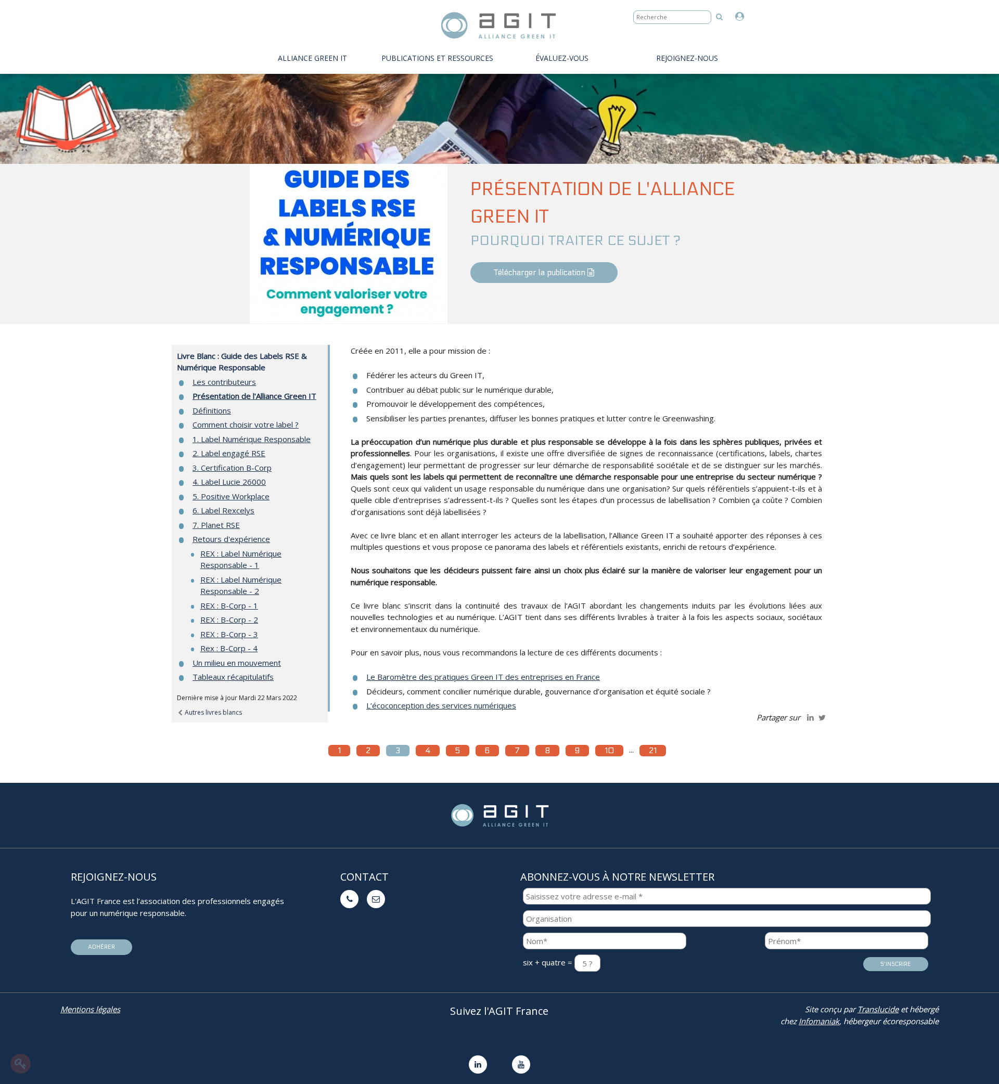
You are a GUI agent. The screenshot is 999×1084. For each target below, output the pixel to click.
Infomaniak (819, 1021)
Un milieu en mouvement (237, 662)
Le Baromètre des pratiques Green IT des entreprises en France (483, 677)
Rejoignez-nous (687, 58)
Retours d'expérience (231, 539)
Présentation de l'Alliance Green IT (254, 396)
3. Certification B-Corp (232, 467)
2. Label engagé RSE (229, 453)
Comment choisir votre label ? (246, 424)
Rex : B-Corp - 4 (229, 648)
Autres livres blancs (212, 712)
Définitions (212, 410)
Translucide (878, 1009)
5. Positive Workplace (231, 496)
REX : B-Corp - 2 (229, 619)
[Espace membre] (742, 17)
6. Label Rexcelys (223, 510)
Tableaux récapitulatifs (233, 677)
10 (609, 750)
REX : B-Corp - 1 (229, 605)
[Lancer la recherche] (719, 16)
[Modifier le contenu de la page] (20, 1064)
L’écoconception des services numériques (441, 705)
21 (653, 750)
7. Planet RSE (216, 525)
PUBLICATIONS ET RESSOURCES (437, 58)
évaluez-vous (561, 58)
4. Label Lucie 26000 (229, 481)
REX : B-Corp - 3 (229, 634)
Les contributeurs (224, 382)
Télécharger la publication (540, 272)
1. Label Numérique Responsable (252, 439)
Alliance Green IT (312, 58)
